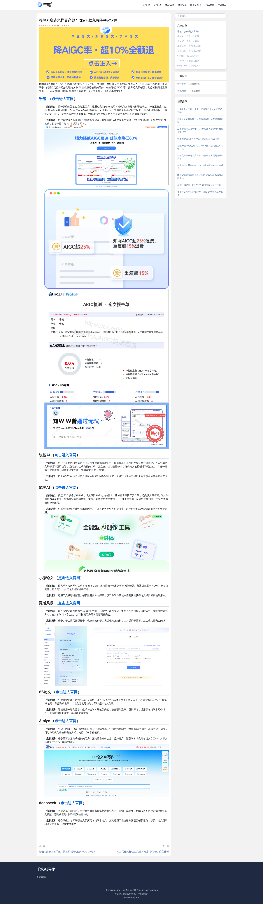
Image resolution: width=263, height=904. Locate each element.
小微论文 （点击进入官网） (190, 46)
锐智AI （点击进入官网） (189, 36)
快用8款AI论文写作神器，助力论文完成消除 (198, 138)
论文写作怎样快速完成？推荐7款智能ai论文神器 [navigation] (143, 851)
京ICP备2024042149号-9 (117, 890)
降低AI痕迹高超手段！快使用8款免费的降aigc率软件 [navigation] (67, 851)
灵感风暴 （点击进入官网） (190, 50)
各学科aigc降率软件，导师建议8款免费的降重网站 (200, 120)
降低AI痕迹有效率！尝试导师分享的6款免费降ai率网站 (200, 177)
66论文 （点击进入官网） (189, 55)
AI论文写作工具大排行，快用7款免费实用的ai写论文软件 (200, 130)
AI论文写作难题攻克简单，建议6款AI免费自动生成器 (200, 157)
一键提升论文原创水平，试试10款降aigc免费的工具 (199, 111)
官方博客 (65, 25)
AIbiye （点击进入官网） (189, 60)
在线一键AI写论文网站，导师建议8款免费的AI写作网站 (200, 147)
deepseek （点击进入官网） (191, 65)
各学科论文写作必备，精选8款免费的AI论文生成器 (200, 167)
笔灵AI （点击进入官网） (189, 41)
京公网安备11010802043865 (144, 890)
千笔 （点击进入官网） (188, 31)
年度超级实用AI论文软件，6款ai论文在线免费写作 (200, 193)
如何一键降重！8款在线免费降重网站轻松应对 (199, 185)
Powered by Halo (131, 897)
